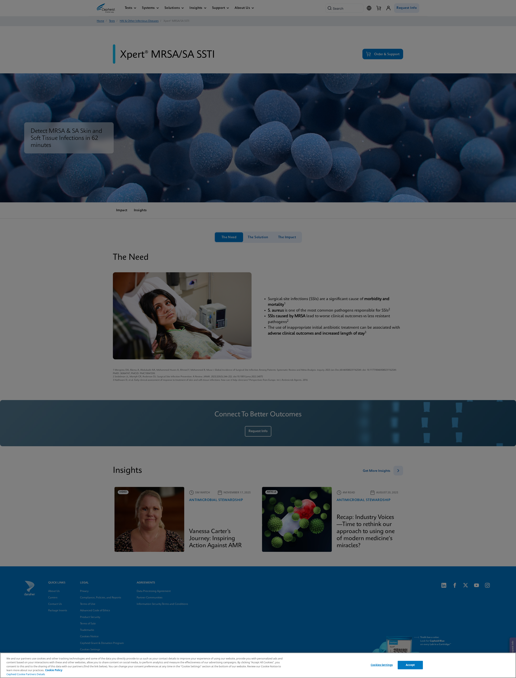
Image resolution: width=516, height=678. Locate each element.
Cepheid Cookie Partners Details (25, 674)
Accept (410, 665)
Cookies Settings (382, 665)
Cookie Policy (53, 670)
